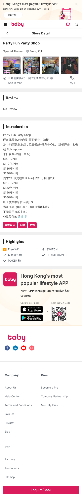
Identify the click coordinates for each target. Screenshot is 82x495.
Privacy (9, 422)
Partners (10, 459)
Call (72, 83)
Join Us (9, 414)
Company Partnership (54, 396)
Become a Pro (49, 387)
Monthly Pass (49, 405)
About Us (11, 387)
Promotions (12, 468)
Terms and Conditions (18, 405)
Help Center (12, 396)
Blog (7, 431)
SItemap (10, 477)
